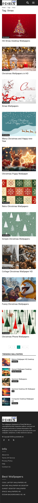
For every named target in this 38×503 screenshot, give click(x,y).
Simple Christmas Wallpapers (16, 239)
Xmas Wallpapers (10, 106)
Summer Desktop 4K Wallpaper (23, 389)
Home (4, 7)
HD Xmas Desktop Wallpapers (16, 41)
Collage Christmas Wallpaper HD (17, 271)
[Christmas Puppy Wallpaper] (19, 159)
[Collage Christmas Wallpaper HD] (19, 257)
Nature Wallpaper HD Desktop (23, 359)
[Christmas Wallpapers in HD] (19, 59)
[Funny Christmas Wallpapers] (19, 289)
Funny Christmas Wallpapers (15, 304)
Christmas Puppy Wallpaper (15, 174)
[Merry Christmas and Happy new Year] (19, 124)
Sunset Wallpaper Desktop (22, 369)
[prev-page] (10, 347)
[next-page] (27, 347)
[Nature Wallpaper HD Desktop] (6, 362)
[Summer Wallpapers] (6, 382)
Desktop (14, 361)
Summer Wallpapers (19, 379)
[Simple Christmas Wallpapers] (19, 224)
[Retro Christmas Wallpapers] (19, 192)
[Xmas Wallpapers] (19, 91)
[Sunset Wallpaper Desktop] (6, 372)
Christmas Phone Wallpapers (15, 336)
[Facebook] (4, 440)
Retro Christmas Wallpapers (15, 206)
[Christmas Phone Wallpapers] (19, 322)
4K (13, 391)
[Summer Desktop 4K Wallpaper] (6, 392)
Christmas (6, 37)
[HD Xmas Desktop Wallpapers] (19, 26)
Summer (15, 381)
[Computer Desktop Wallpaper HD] (6, 402)
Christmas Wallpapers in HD (15, 73)
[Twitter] (14, 440)
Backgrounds (16, 371)
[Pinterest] (9, 440)
